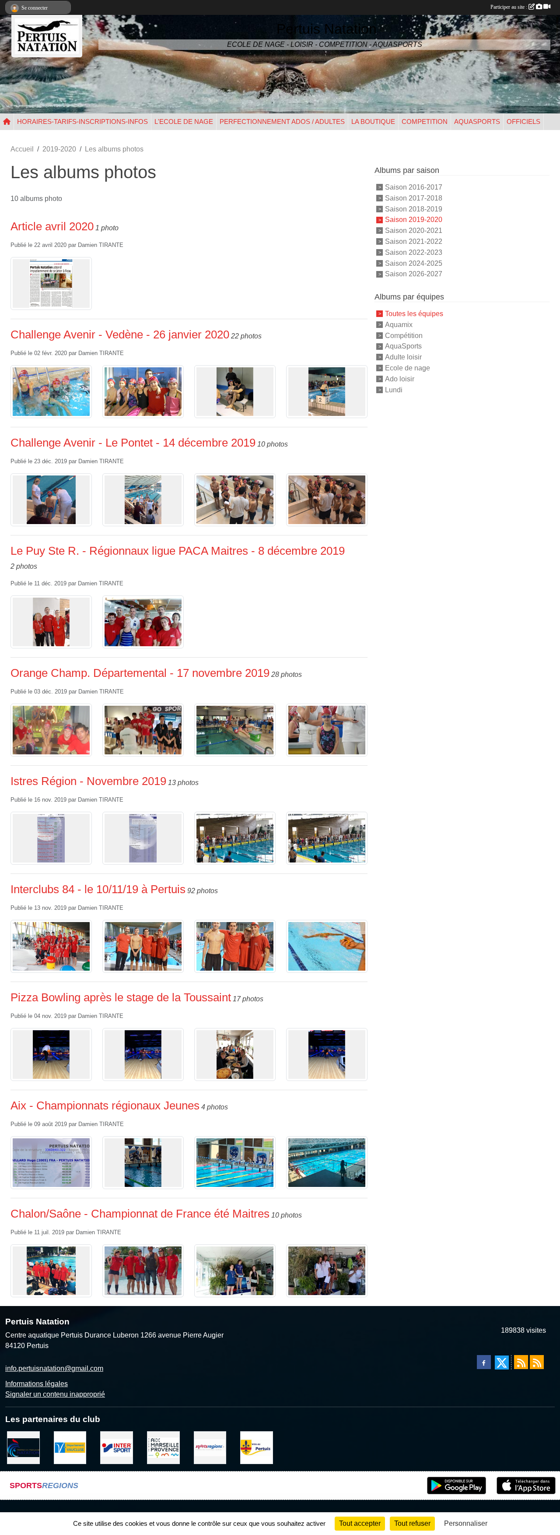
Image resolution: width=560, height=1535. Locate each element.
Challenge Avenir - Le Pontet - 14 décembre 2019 (133, 443)
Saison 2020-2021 (413, 230)
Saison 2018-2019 (413, 208)
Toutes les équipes (414, 313)
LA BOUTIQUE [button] (373, 121)
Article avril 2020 (52, 226)
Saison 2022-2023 (413, 252)
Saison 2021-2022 (413, 241)
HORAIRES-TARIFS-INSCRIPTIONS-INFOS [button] (82, 121)
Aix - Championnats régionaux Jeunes (105, 1105)
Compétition (404, 335)
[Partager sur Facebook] (484, 1362)
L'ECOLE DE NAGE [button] (183, 121)
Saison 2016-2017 (413, 187)
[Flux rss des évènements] (537, 1362)
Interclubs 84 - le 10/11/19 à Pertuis (98, 889)
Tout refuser (412, 1523)
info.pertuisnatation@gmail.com (54, 1368)
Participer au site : (509, 7)
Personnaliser (465, 1523)
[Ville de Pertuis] (256, 1447)
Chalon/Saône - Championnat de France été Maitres (140, 1214)
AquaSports (403, 346)
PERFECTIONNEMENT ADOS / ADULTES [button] (282, 121)
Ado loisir (399, 379)
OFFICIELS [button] (523, 121)
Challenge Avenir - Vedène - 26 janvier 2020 (119, 334)
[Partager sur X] (502, 1362)
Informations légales (36, 1383)
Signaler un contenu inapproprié (55, 1394)
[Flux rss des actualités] (521, 1362)
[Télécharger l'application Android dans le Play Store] (456, 1485)
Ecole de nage (407, 368)
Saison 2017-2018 (413, 198)
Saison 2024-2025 (413, 263)
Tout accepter (360, 1523)
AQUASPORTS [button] (477, 121)
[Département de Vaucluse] (70, 1447)
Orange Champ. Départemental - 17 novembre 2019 (140, 673)
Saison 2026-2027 (413, 274)
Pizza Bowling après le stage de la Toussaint (120, 997)
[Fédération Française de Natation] (23, 1447)
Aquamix (399, 324)
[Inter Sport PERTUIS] (116, 1447)
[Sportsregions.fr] (210, 1447)
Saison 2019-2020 (413, 219)
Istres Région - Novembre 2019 (88, 781)
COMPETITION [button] (425, 121)
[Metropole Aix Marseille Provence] (163, 1447)
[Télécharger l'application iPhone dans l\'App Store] (526, 1485)
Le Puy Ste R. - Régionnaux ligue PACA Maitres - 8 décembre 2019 (177, 551)
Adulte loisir (403, 357)
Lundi (393, 389)
